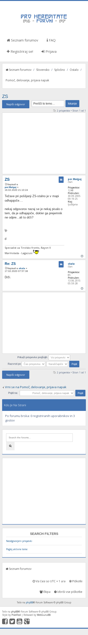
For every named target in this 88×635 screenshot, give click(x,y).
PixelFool (16, 614)
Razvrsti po (15, 363)
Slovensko (43, 70)
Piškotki (77, 581)
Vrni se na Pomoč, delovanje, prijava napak (35, 387)
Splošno (59, 70)
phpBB (29, 602)
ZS (5, 96)
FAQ (52, 40)
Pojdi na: (13, 392)
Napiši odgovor (15, 104)
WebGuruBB (43, 614)
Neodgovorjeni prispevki (19, 541)
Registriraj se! (21, 51)
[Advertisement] (44, 143)
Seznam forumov (24, 40)
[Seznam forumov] (44, 22)
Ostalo (74, 70)
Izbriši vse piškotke (69, 592)
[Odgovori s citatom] (61, 180)
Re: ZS (10, 264)
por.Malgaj (10, 187)
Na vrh (82, 256)
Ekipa (46, 592)
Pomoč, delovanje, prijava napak (27, 80)
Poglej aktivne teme (16, 549)
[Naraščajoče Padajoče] (63, 363)
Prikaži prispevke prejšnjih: (33, 357)
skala (22, 268)
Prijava (51, 51)
